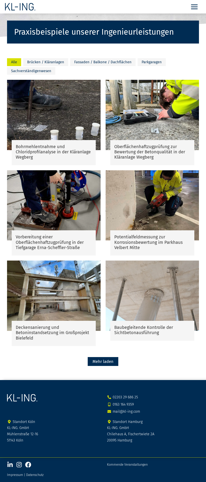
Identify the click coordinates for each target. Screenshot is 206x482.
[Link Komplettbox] (54, 122)
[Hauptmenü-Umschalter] (194, 7)
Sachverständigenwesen (31, 71)
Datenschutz (35, 475)
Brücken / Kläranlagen (45, 62)
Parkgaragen (152, 62)
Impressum (15, 475)
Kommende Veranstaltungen (127, 464)
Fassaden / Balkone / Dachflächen (103, 62)
